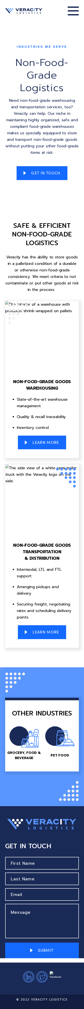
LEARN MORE (46, 442)
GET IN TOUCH (45, 173)
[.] (23, 11)
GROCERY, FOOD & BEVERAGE (24, 743)
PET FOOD (60, 743)
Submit (46, 950)
